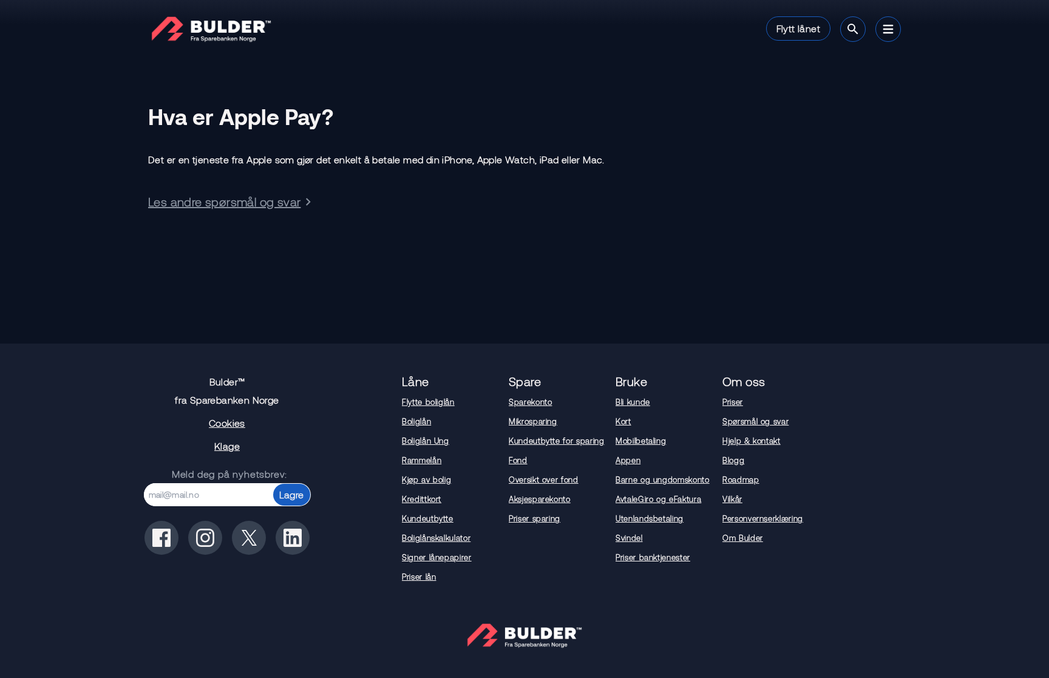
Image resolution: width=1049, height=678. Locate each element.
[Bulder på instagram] (205, 538)
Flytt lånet (798, 28)
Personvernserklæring (762, 518)
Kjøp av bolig (426, 479)
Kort (623, 421)
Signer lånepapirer (437, 557)
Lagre (291, 494)
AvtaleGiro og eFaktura (658, 499)
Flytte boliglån (428, 402)
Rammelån (421, 460)
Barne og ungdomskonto (663, 479)
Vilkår (732, 499)
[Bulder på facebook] (161, 538)
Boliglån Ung (425, 441)
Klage (227, 446)
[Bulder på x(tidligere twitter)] (249, 538)
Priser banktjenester (653, 557)
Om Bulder (742, 538)
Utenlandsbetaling (650, 518)
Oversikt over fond (544, 479)
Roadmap (740, 479)
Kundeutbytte (427, 518)
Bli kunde (633, 402)
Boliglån (416, 421)
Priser (732, 402)
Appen (628, 460)
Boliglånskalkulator (436, 538)
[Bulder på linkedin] (293, 538)
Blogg (733, 460)
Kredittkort (421, 499)
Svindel (629, 538)
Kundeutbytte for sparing (557, 441)
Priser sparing (534, 518)
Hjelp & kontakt (751, 441)
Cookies (227, 423)
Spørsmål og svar (755, 421)
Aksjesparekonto (540, 499)
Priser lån (419, 576)
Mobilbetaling (641, 441)
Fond (518, 460)
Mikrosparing (533, 421)
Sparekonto (530, 402)
